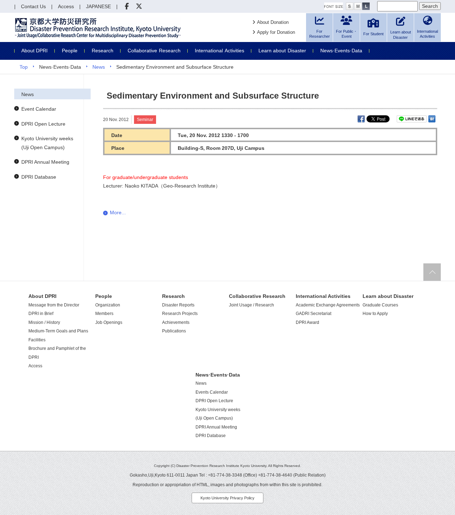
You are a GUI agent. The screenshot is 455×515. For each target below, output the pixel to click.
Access (35, 365)
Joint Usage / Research (251, 305)
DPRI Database (38, 177)
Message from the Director (53, 305)
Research (102, 50)
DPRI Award (307, 322)
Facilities (37, 339)
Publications (174, 331)
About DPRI (34, 50)
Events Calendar (212, 392)
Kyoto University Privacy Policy (227, 498)
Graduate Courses (380, 305)
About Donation (273, 22)
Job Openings (108, 322)
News (98, 67)
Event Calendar (38, 109)
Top (24, 67)
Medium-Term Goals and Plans (58, 331)
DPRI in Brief (40, 313)
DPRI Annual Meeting (45, 162)
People (69, 50)
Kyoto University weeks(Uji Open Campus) (47, 143)
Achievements (175, 322)
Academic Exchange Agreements (328, 305)
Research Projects (180, 313)
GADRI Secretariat (313, 313)
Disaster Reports (178, 305)
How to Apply (375, 313)
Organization (107, 305)
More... (118, 212)
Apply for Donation (276, 32)
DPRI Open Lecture (43, 124)
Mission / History (44, 322)
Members (104, 313)
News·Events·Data (341, 50)
